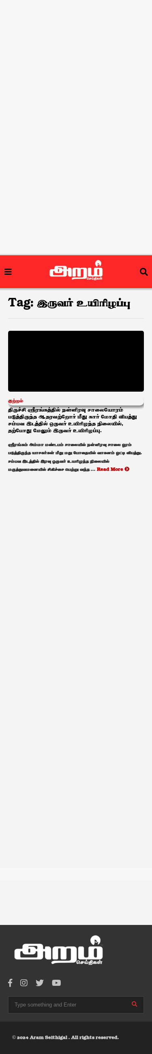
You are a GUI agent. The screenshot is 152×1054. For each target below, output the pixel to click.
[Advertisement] (76, 51)
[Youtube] (56, 983)
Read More (110, 469)
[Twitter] (40, 983)
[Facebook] (10, 983)
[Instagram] (24, 983)
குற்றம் (15, 401)
